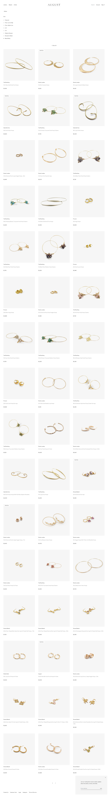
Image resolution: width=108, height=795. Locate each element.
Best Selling (7, 38)
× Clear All (54, 45)
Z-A (6, 30)
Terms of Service (33, 792)
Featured (7, 20)
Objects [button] (10, 4)
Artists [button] (15, 4)
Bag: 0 (103, 4)
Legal (20, 792)
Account (98, 4)
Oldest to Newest (8, 33)
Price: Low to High (9, 22)
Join (101, 788)
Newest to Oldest (8, 35)
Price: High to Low (9, 25)
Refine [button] (5, 11)
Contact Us (5, 792)
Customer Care (13, 792)
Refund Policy (41, 792)
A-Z (6, 28)
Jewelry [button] (5, 4)
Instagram (25, 792)
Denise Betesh (88, 721)
